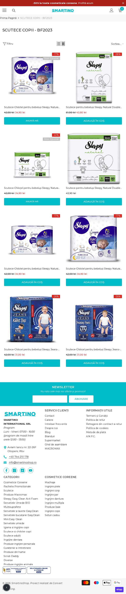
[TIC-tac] (22, 470)
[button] (59, 44)
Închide (123, 3)
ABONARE (81, 398)
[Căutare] (14, 10)
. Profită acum (63, 3)
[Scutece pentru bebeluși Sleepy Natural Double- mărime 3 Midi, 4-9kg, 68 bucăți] (94, 77)
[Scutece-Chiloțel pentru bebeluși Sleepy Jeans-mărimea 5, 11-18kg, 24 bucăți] (94, 319)
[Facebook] (6, 470)
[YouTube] (30, 470)
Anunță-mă (32, 120)
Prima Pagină (8, 18)
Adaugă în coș (94, 120)
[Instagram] (14, 470)
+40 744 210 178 (19, 456)
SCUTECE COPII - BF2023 (36, 18)
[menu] (4, 10)
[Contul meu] (111, 10)
